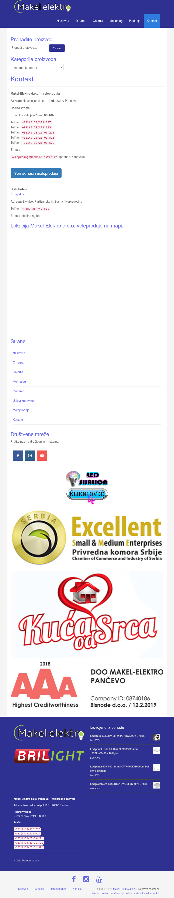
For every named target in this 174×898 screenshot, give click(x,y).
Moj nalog (116, 20)
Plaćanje (134, 20)
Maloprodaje (21, 410)
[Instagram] (30, 455)
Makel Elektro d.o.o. (124, 889)
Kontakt (152, 20)
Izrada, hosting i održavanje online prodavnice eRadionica (126, 893)
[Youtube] (42, 455)
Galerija (98, 20)
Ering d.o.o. (19, 194)
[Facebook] (18, 455)
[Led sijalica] (87, 487)
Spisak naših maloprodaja (36, 173)
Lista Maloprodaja (26, 860)
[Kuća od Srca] (87, 614)
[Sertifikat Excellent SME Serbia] (87, 537)
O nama (81, 20)
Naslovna (63, 20)
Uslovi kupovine (23, 400)
